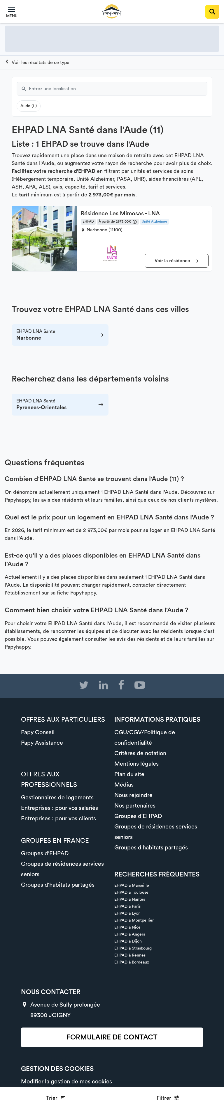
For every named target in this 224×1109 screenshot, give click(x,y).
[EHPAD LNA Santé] (37, 62)
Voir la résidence (173, 260)
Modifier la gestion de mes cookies (66, 1082)
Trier (52, 1098)
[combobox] (118, 89)
